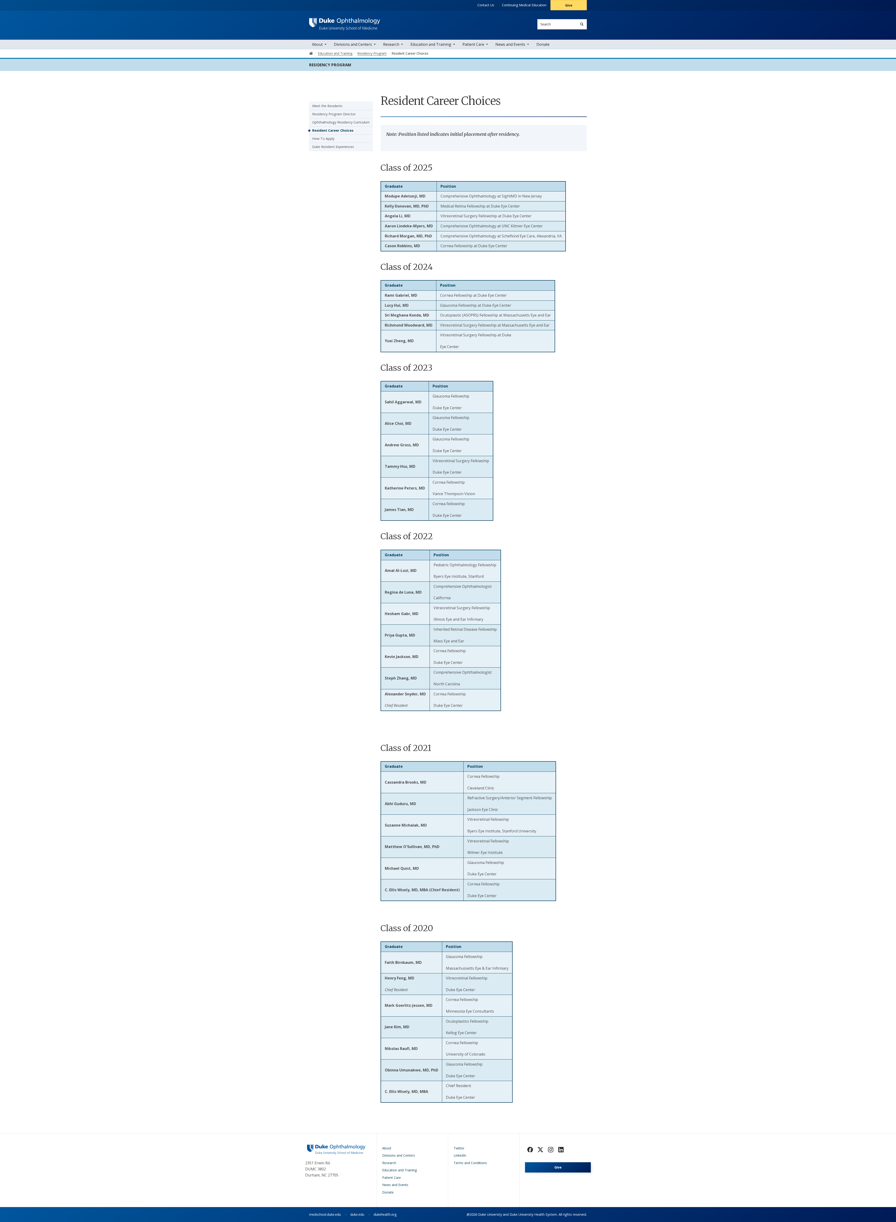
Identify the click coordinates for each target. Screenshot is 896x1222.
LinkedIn (460, 1155)
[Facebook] (530, 1150)
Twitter (459, 1148)
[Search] (582, 24)
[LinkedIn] (561, 1150)
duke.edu (357, 1214)
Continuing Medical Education (524, 5)
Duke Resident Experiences (333, 146)
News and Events (510, 44)
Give (568, 5)
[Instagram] (551, 1150)
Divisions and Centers (353, 44)
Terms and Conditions (470, 1163)
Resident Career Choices (333, 130)
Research (391, 44)
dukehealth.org (385, 1214)
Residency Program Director (334, 114)
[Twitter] (540, 1150)
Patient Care (473, 44)
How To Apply (323, 138)
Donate (543, 44)
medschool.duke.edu (325, 1214)
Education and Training (430, 44)
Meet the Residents (327, 106)
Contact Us (485, 5)
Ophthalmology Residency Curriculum (341, 122)
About (317, 44)
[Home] (344, 22)
